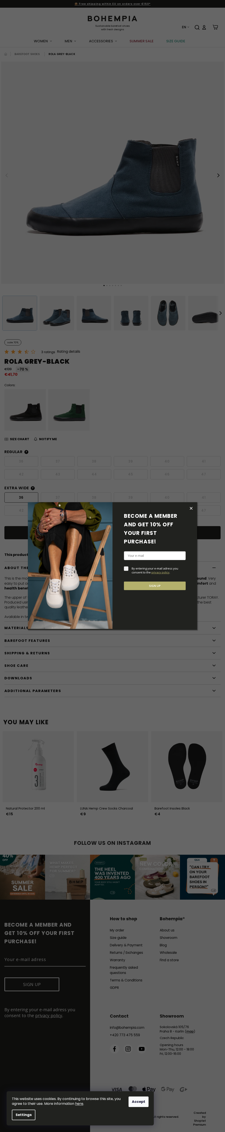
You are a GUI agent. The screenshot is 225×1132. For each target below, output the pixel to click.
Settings (24, 1114)
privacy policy (160, 572)
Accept (138, 1101)
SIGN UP (155, 586)
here (79, 1103)
